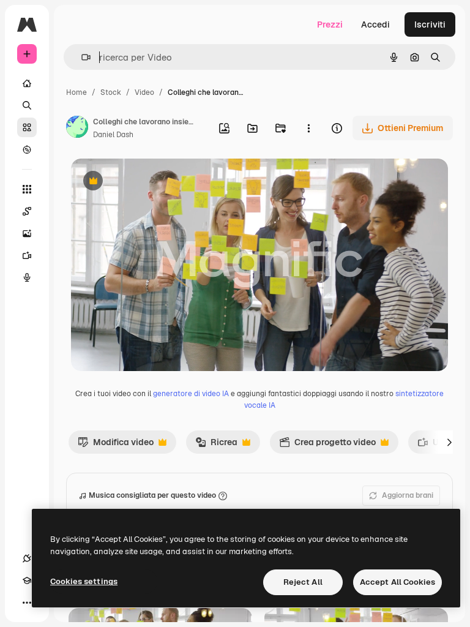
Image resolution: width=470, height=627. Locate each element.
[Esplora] (27, 149)
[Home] (27, 83)
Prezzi (330, 24)
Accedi (375, 24)
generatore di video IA (191, 394)
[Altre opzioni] (308, 128)
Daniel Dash (113, 135)
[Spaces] (27, 211)
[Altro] (27, 602)
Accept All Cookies (397, 582)
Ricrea (216, 445)
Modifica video (116, 445)
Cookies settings (84, 581)
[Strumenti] (27, 189)
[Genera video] (27, 255)
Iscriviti (430, 24)
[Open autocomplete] (81, 57)
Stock (110, 92)
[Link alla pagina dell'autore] (77, 128)
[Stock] (27, 127)
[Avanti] (449, 442)
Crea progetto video (327, 445)
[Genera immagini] (27, 233)
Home (76, 92)
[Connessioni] (27, 558)
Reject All (303, 582)
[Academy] (27, 580)
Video (144, 92)
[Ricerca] (27, 105)
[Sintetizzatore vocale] (27, 277)
